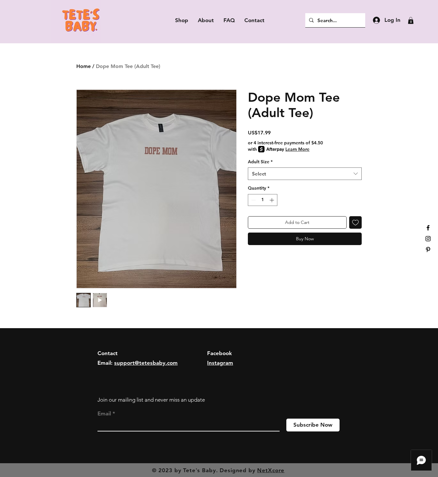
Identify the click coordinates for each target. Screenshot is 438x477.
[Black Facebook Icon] (428, 227)
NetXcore (270, 470)
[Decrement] (253, 200)
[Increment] (272, 200)
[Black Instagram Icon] (428, 238)
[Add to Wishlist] (355, 222)
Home (83, 66)
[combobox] (305, 173)
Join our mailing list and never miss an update (151, 399)
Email (104, 413)
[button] (411, 20)
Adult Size (260, 162)
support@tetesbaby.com (146, 363)
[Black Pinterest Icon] (428, 249)
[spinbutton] (262, 200)
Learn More (297, 149)
